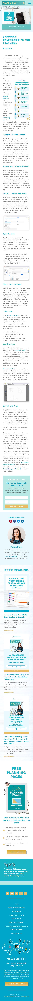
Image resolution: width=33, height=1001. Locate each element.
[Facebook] (12, 893)
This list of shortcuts (9, 369)
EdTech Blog (16, 911)
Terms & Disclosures (8, 996)
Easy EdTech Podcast (16, 922)
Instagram (11, 469)
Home (16, 904)
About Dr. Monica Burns (16, 907)
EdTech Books (16, 918)
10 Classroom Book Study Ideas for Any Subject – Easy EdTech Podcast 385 (16, 677)
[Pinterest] (16, 893)
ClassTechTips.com (11, 556)
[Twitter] (7, 893)
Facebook (18, 469)
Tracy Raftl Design (25, 996)
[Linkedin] (25, 893)
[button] (30, 3)
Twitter (5, 469)
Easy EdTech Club (16, 933)
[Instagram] (21, 893)
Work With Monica (16, 929)
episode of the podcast (14, 315)
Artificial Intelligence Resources (16, 926)
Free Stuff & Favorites (16, 915)
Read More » (9, 630)
